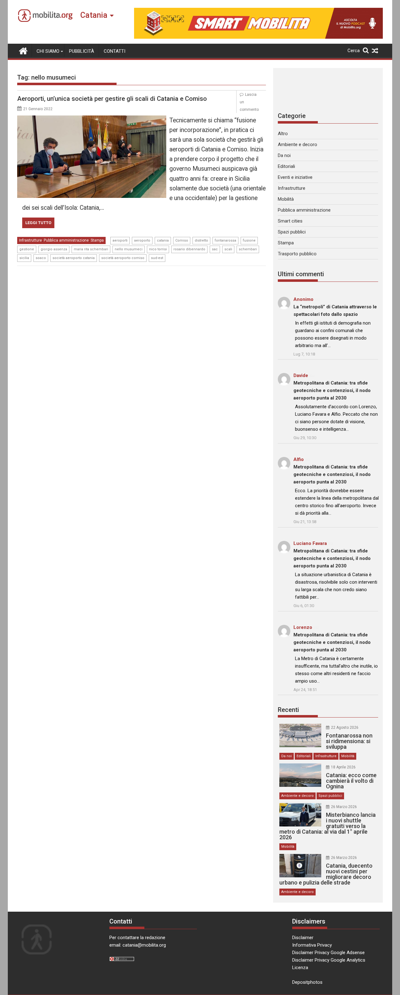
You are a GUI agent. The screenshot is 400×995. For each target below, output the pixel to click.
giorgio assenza (54, 249)
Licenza (300, 967)
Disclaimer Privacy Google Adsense (328, 952)
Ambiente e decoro (297, 144)
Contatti (114, 51)
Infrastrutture (30, 240)
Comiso (181, 240)
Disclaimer (302, 937)
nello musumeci (128, 249)
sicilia (24, 258)
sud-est (157, 258)
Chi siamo (48, 51)
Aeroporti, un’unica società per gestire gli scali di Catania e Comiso (112, 98)
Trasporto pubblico (297, 254)
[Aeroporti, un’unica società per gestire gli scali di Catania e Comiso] (91, 119)
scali (228, 249)
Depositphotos (307, 982)
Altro (283, 133)
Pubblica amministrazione (66, 240)
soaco (41, 258)
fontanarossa (225, 240)
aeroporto (142, 240)
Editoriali (286, 166)
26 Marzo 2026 (344, 807)
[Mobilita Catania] (23, 50)
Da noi (284, 155)
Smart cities (290, 221)
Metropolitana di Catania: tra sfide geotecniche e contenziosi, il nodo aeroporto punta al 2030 (332, 390)
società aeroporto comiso (122, 258)
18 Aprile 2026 (343, 767)
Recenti (288, 709)
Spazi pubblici (292, 232)
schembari (248, 249)
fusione (249, 240)
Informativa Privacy (312, 945)
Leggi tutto (38, 222)
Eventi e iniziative (295, 177)
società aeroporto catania (73, 258)
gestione (26, 249)
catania (163, 240)
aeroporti (120, 240)
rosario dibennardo (189, 249)
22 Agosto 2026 (344, 727)
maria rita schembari (91, 249)
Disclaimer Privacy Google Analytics (328, 960)
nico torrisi (158, 249)
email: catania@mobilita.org (137, 945)
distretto (201, 240)
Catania (94, 15)
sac (215, 249)
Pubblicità (81, 51)
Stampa (97, 240)
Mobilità (286, 199)
